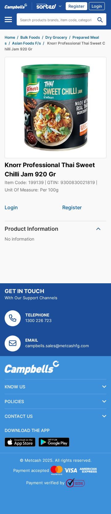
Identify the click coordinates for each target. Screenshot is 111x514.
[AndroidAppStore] (54, 442)
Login (11, 207)
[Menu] (8, 19)
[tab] (55, 229)
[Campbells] (16, 6)
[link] (76, 6)
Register (72, 207)
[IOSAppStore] (20, 442)
